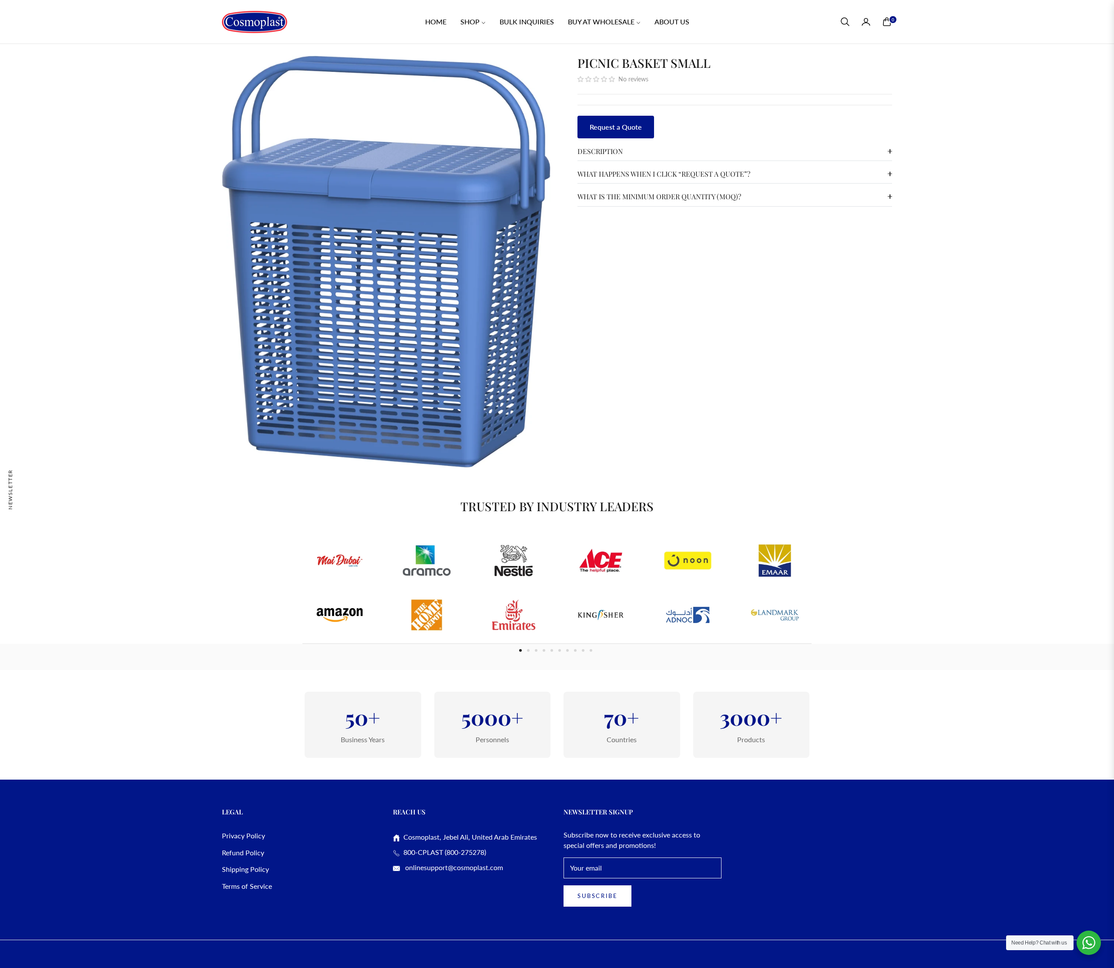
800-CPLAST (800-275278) (443, 852)
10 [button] (591, 650)
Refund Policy (243, 852)
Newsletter (10, 489)
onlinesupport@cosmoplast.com (453, 867)
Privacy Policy (243, 835)
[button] (845, 21)
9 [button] (583, 650)
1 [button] (520, 650)
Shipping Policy (245, 869)
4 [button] (544, 650)
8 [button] (575, 650)
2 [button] (528, 650)
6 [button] (559, 650)
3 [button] (536, 650)
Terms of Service (247, 886)
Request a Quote (616, 127)
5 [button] (551, 650)
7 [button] (567, 650)
